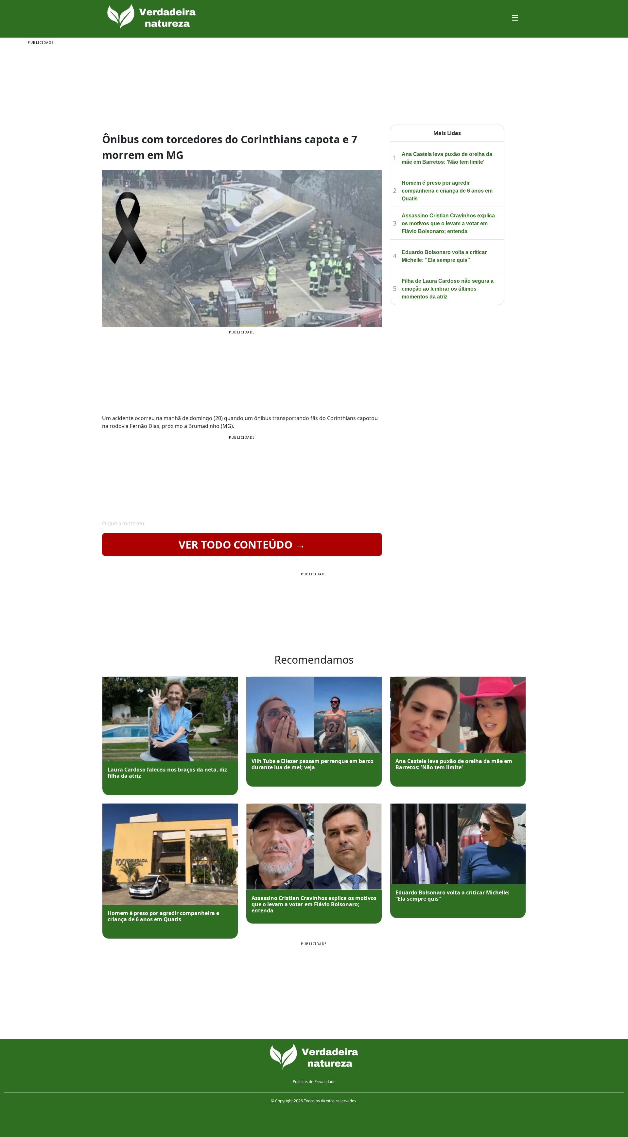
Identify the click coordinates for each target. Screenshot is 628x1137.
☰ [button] (515, 17)
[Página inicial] (314, 1057)
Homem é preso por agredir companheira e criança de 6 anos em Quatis (447, 190)
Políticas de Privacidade (314, 1081)
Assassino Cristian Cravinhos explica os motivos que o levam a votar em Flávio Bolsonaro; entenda (448, 223)
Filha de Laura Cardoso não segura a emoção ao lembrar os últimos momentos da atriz (448, 288)
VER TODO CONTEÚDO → (242, 544)
